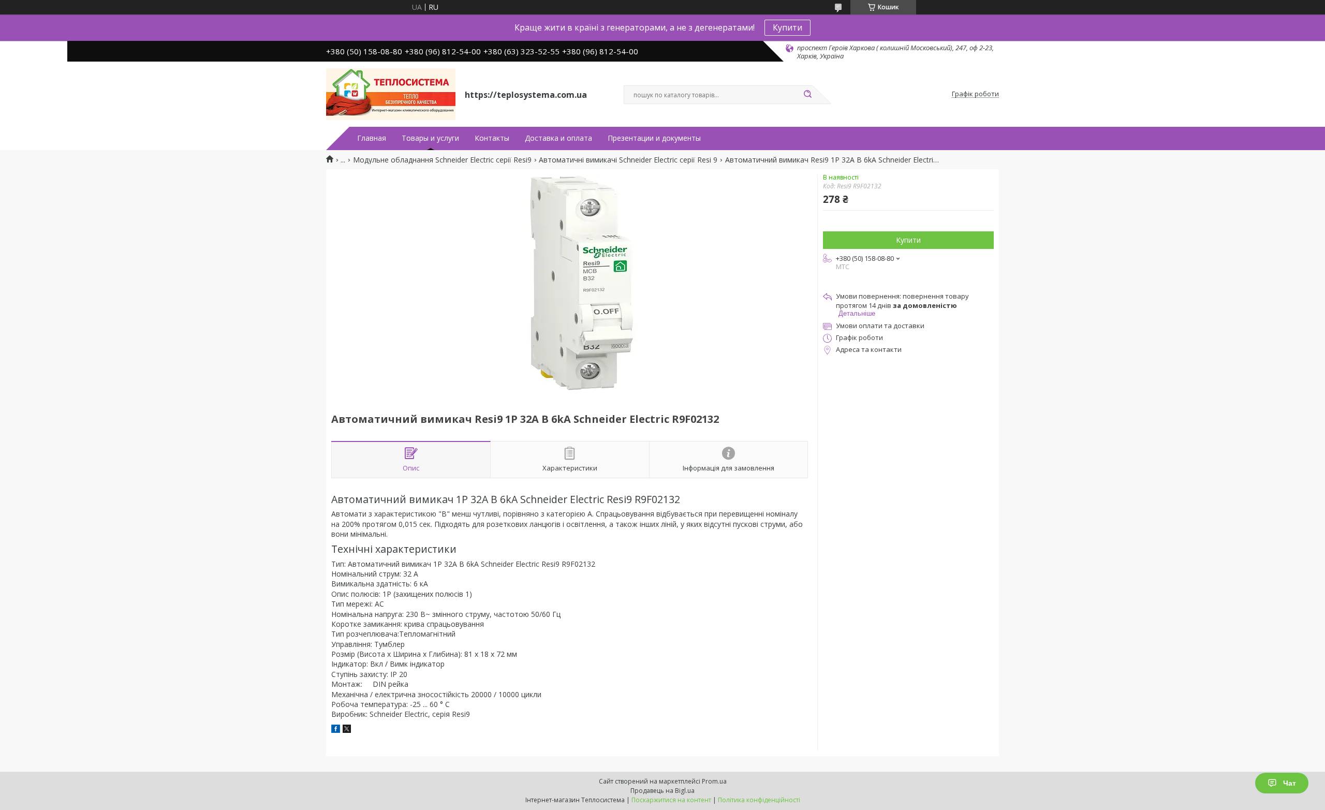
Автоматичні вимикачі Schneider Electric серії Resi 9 (628, 160)
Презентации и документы (654, 138)
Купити (787, 27)
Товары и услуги (430, 138)
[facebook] (335, 730)
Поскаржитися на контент (671, 800)
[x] (347, 730)
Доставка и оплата (558, 138)
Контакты (492, 138)
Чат (1289, 783)
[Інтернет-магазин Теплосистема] (390, 94)
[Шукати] (807, 94)
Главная (371, 138)
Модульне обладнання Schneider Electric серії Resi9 (442, 160)
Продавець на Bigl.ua (662, 790)
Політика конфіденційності (759, 800)
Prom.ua (714, 781)
